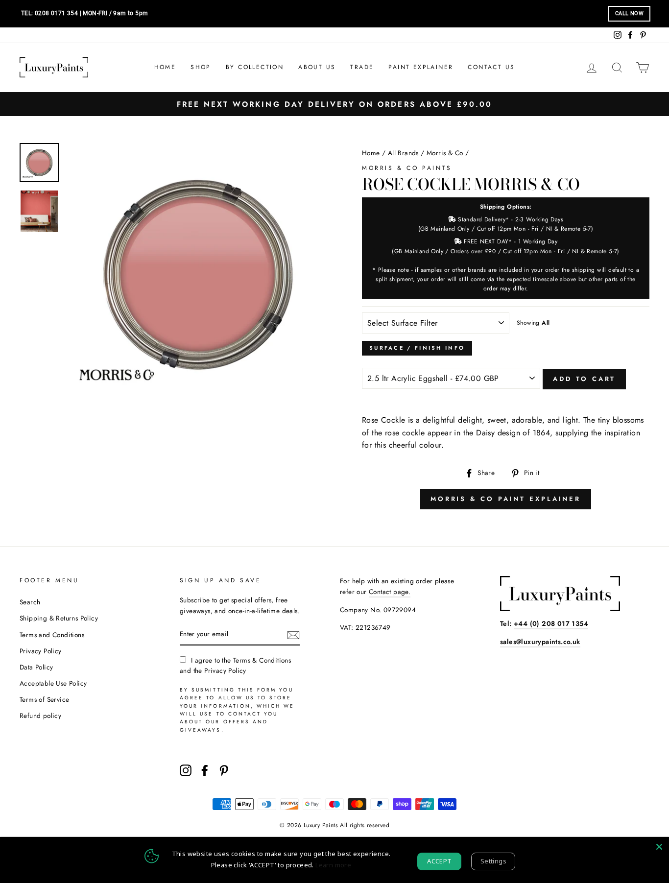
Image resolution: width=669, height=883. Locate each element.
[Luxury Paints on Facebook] (205, 770)
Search (30, 602)
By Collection (255, 67)
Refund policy (40, 715)
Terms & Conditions (262, 660)
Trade (362, 67)
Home (165, 67)
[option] (334, 104)
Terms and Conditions (52, 635)
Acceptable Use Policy (53, 683)
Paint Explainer (420, 67)
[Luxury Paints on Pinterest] (224, 770)
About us (316, 67)
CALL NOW (629, 13)
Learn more (333, 864)
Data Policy (36, 667)
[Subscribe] (293, 634)
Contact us (491, 67)
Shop (201, 67)
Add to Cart (584, 378)
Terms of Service (44, 699)
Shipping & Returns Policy (59, 618)
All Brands (403, 153)
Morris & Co (445, 153)
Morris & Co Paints (407, 168)
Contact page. (389, 592)
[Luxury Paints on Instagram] (185, 770)
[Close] (659, 847)
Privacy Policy (41, 651)
